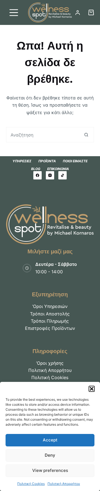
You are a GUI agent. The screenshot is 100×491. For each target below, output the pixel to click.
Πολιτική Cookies (31, 484)
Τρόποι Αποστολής (50, 314)
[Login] (77, 12)
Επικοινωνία (58, 169)
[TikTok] (62, 175)
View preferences (50, 470)
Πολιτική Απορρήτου (64, 484)
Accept (50, 440)
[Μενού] (13, 12)
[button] (91, 389)
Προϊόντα (47, 161)
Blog (35, 169)
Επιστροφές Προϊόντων (50, 328)
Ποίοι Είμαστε (75, 161)
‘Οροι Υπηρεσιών (50, 306)
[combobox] (42, 134)
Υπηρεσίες (21, 161)
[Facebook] (37, 175)
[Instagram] (50, 175)
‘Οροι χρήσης (50, 363)
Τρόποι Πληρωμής (50, 321)
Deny (50, 455)
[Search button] (86, 134)
